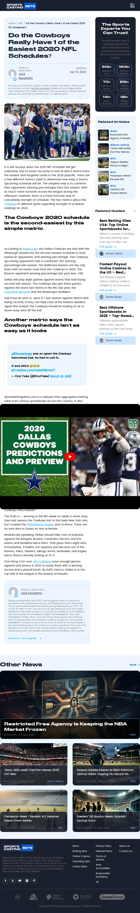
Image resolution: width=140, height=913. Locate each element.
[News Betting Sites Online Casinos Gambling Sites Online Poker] (132, 5)
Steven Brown (114, 297)
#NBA (133, 735)
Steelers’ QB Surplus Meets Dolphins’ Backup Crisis (102, 818)
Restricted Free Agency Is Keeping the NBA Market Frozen (65, 727)
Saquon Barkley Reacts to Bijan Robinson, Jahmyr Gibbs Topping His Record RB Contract (105, 772)
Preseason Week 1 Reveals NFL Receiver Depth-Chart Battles (31, 818)
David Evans (10, 735)
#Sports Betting (55, 781)
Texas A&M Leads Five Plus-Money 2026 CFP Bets (31, 772)
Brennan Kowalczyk (87, 781)
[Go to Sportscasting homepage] (20, 6)
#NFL (133, 781)
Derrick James (114, 253)
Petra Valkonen (85, 828)
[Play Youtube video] (70, 456)
